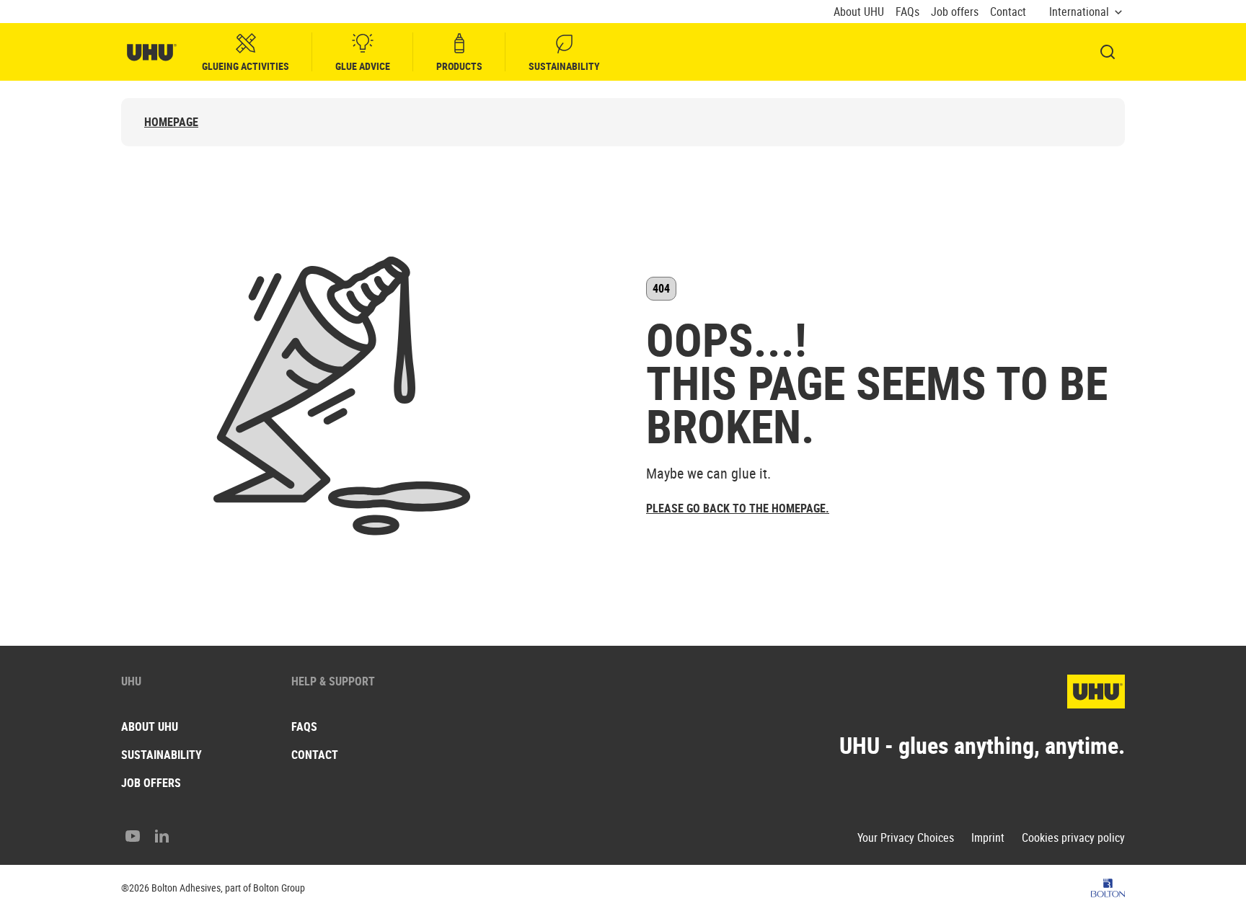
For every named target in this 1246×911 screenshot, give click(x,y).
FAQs (907, 12)
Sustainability (564, 66)
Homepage (171, 122)
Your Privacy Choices (905, 838)
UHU (131, 681)
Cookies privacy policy (1073, 838)
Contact (1008, 12)
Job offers (954, 12)
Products (459, 66)
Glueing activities (245, 66)
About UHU (859, 12)
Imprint (987, 838)
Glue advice (362, 66)
